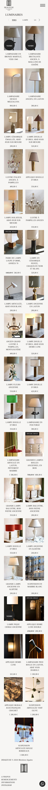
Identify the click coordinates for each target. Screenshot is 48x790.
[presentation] (8, 20)
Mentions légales (26, 760)
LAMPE (25, 20)
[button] (42, 784)
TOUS (14, 20)
